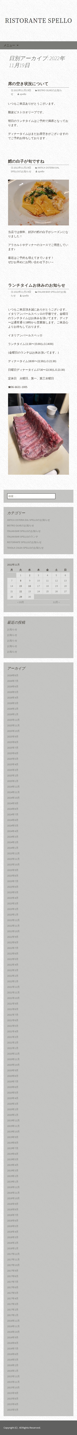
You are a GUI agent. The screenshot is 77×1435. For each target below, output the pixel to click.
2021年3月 (12, 1037)
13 (65, 580)
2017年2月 (12, 1309)
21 (11, 591)
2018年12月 (13, 1187)
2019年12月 (13, 1120)
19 (56, 586)
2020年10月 (13, 1064)
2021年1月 (12, 1048)
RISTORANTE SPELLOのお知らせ (24, 542)
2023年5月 (12, 892)
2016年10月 (13, 1331)
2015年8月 (12, 1398)
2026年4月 (12, 697)
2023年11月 (13, 859)
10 (38, 580)
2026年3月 (12, 703)
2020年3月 (12, 1103)
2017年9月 (12, 1270)
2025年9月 (12, 736)
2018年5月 (12, 1226)
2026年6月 (12, 686)
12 (56, 580)
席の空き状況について (28, 83)
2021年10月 (13, 998)
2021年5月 (12, 1025)
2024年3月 (12, 836)
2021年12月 (13, 986)
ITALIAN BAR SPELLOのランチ (22, 536)
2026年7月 (12, 681)
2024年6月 (12, 820)
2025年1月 (12, 781)
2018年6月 (12, 1220)
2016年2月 (12, 1365)
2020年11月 (13, 1059)
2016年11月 (13, 1326)
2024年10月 (13, 797)
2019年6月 (12, 1153)
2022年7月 (12, 948)
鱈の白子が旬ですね (26, 161)
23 (29, 591)
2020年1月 (12, 1114)
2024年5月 (12, 825)
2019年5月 (12, 1159)
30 (29, 596)
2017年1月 (12, 1315)
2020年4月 (12, 1098)
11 (47, 580)
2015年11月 (13, 1381)
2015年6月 (12, 1404)
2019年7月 (12, 1148)
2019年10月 (13, 1131)
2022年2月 (12, 975)
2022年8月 (12, 942)
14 (11, 586)
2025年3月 (12, 770)
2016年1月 (12, 1370)
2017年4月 (12, 1298)
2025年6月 (12, 753)
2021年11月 (13, 992)
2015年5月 (12, 1409)
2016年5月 (12, 1359)
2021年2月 (12, 1042)
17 (38, 586)
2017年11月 (13, 1259)
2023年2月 (12, 909)
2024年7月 (12, 814)
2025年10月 (13, 731)
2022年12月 (13, 920)
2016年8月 (12, 1343)
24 (38, 591)
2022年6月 (12, 953)
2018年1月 (12, 1248)
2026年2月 (12, 708)
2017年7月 (12, 1281)
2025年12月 (13, 719)
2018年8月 (12, 1209)
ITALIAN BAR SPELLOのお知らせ (24, 531)
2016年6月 (12, 1354)
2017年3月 (12, 1304)
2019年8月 (12, 1142)
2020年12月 (13, 1053)
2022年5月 (12, 959)
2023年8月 (12, 875)
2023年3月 (12, 903)
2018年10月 (13, 1198)
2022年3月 (12, 970)
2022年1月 (12, 981)
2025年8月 (12, 742)
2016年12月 (13, 1320)
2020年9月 (12, 1070)
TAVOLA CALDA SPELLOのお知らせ (25, 547)
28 (11, 596)
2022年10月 (13, 931)
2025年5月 (12, 758)
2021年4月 (12, 1031)
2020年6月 (12, 1087)
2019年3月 (12, 1170)
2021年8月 (12, 1009)
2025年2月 (12, 775)
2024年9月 (12, 803)
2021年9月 (12, 1003)
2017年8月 (12, 1276)
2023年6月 (12, 886)
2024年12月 (13, 786)
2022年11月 (13, 925)
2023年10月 (13, 864)
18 (47, 586)
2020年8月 (12, 1076)
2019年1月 (12, 1181)
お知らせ (12, 629)
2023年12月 (13, 853)
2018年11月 (13, 1192)
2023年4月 (12, 897)
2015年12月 (13, 1376)
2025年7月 (12, 747)
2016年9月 (12, 1337)
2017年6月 (12, 1287)
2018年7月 (12, 1215)
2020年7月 (12, 1081)
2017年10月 (13, 1265)
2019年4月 (12, 1165)
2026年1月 (12, 714)
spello (23, 94)
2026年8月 (12, 675)
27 (65, 591)
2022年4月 (12, 964)
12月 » (56, 602)
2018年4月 (12, 1231)
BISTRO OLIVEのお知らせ (20, 525)
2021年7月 (12, 1014)
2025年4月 (12, 764)
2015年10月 (13, 1387)
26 (56, 591)
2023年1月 (12, 914)
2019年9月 (12, 1137)
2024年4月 (12, 831)
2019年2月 (12, 1176)
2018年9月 (12, 1203)
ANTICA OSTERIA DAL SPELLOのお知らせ (28, 520)
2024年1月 (12, 847)
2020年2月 (12, 1109)
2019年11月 (13, 1126)
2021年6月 (12, 1020)
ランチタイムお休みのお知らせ (36, 285)
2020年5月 (12, 1092)
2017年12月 (13, 1254)
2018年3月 (12, 1237)
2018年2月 (12, 1242)
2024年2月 (12, 842)
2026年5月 (12, 692)
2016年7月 (12, 1348)
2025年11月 (13, 725)
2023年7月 (12, 881)
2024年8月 (12, 808)
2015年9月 (12, 1393)
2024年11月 (13, 792)
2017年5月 (12, 1292)
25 (47, 591)
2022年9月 (12, 936)
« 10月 (20, 602)
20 (65, 586)
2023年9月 (12, 870)
